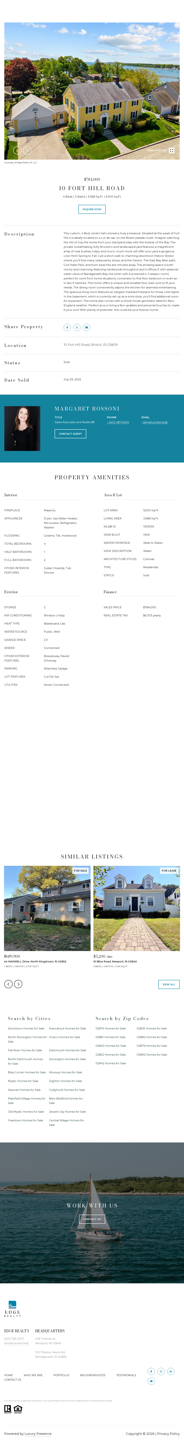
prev (17, 150)
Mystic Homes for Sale (23, 1081)
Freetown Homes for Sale (25, 1120)
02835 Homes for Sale (152, 1028)
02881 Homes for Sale (110, 1037)
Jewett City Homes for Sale (67, 1111)
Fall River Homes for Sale (25, 1050)
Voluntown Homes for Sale (26, 1028)
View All (169, 984)
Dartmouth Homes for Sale (67, 1050)
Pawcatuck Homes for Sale (67, 1028)
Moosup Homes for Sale (65, 1072)
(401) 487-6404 (119, 422)
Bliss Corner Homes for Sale (27, 1072)
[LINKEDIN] (170, 1371)
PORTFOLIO (61, 1375)
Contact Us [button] (92, 1219)
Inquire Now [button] (92, 209)
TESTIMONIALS (126, 1375)
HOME (8, 1375)
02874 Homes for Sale (111, 1028)
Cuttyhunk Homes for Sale (67, 1090)
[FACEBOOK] (151, 1371)
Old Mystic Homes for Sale (26, 1111)
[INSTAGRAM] (161, 1371)
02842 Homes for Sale (111, 1063)
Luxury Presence (38, 1434)
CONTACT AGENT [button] (70, 433)
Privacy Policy (168, 1434)
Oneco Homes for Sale (64, 1037)
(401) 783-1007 (14, 1338)
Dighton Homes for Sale (65, 1081)
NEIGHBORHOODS (92, 1375)
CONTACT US (12, 1379)
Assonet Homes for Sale (24, 1090)
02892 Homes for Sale (152, 1054)
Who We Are (33, 1375)
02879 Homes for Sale (152, 1045)
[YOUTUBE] (151, 1381)
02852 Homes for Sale (111, 1054)
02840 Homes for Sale (111, 1045)
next (27, 150)
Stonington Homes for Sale (67, 1059)
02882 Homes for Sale (152, 1037)
